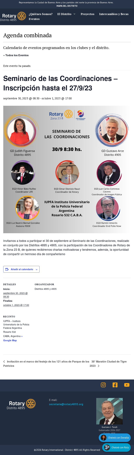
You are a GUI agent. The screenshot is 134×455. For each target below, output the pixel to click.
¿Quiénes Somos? (40, 14)
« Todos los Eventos (16, 55)
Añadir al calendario (22, 269)
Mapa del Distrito (67, 5)
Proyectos (87, 14)
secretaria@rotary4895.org (66, 404)
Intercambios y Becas (113, 14)
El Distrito (64, 14)
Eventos (34, 19)
